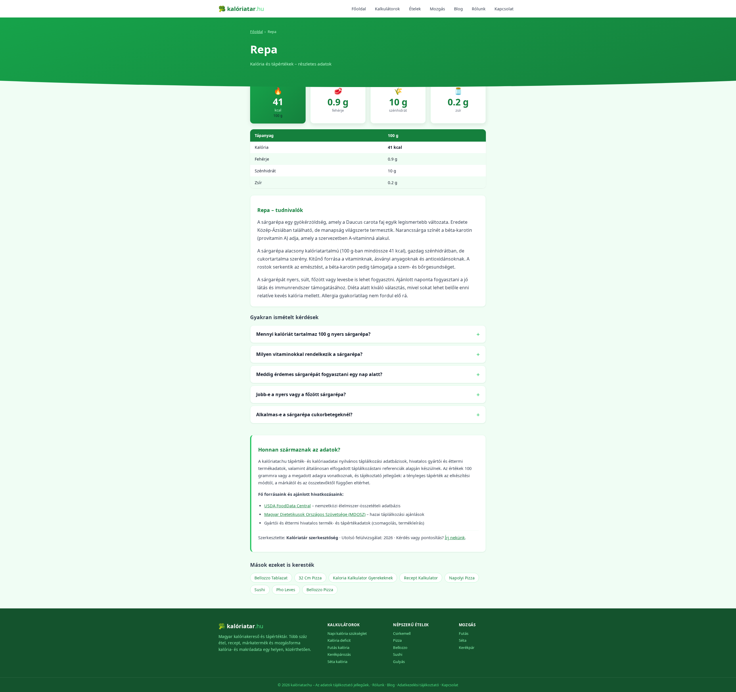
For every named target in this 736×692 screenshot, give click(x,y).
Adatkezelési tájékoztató (418, 684)
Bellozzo (400, 647)
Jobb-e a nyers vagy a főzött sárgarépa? (301, 394)
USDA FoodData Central (287, 505)
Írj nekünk (455, 537)
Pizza (397, 640)
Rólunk (479, 8)
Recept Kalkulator (421, 578)
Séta (462, 640)
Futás (463, 633)
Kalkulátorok (387, 8)
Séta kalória (337, 661)
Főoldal (359, 8)
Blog (458, 8)
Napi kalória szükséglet (347, 633)
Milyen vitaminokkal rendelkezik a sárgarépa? (309, 354)
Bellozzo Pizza (319, 589)
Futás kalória (338, 647)
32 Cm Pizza (310, 578)
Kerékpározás (339, 654)
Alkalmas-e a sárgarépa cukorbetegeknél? (304, 414)
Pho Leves (285, 589)
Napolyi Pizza (462, 578)
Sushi (259, 589)
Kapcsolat (503, 8)
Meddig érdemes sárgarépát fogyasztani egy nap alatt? (319, 374)
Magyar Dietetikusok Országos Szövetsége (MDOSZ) (314, 514)
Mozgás (437, 8)
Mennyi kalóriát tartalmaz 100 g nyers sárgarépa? (313, 334)
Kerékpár (466, 647)
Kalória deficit (339, 640)
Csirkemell (402, 633)
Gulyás (399, 661)
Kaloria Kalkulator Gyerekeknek (363, 578)
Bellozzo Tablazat (271, 578)
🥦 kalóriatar (241, 9)
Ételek (415, 8)
